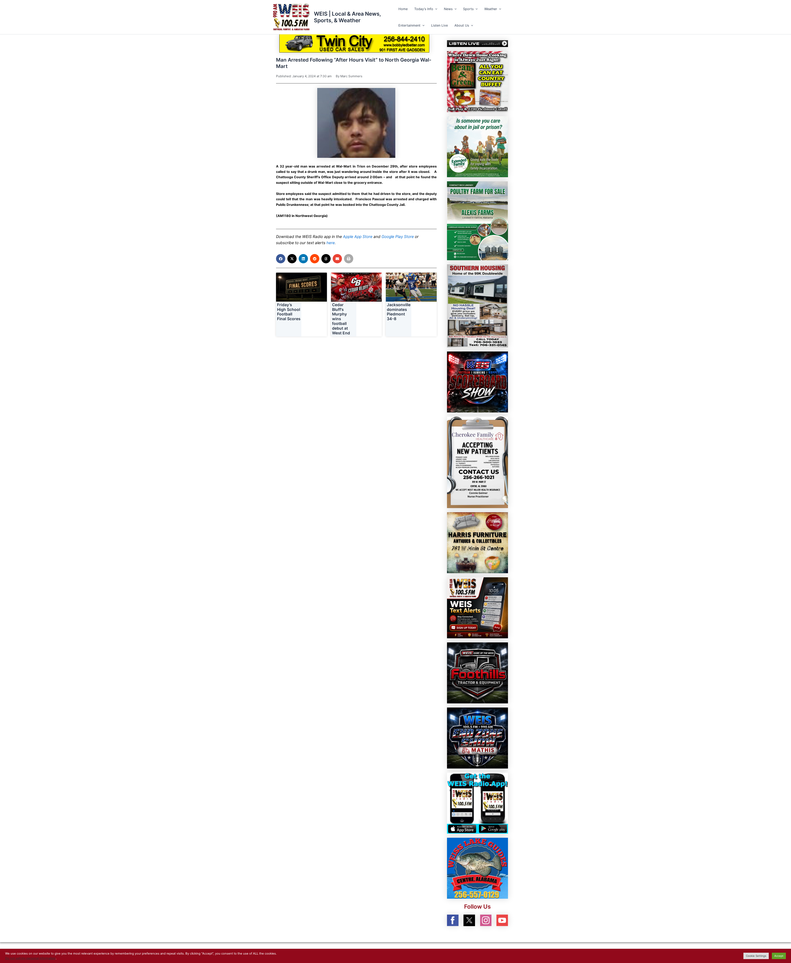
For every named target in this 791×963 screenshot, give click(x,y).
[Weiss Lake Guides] (477, 868)
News (448, 9)
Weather (490, 9)
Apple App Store (357, 236)
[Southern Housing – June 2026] (477, 305)
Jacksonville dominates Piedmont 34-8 (399, 311)
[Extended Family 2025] (477, 146)
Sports (468, 9)
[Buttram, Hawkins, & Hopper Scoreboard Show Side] (477, 382)
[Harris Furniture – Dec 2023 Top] (477, 542)
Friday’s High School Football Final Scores (288, 311)
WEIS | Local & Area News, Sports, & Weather (347, 17)
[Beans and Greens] (477, 81)
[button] (435, 9)
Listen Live (439, 25)
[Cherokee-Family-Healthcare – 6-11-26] (477, 462)
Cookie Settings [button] (756, 955)
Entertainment (409, 25)
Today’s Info (423, 9)
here (330, 242)
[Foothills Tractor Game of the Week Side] (477, 673)
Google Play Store (397, 236)
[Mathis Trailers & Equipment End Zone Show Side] (477, 738)
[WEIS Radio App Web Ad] (477, 803)
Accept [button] (778, 955)
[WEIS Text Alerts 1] (477, 608)
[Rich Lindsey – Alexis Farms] (477, 220)
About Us (461, 25)
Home (403, 9)
